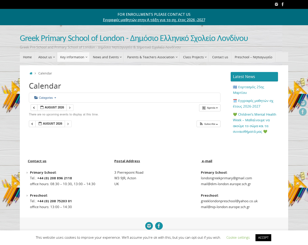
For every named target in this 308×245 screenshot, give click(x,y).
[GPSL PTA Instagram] (276, 4)
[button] (208, 124)
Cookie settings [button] (238, 237)
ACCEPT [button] (263, 238)
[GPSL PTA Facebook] (283, 4)
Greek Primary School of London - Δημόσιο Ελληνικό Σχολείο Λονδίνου (134, 38)
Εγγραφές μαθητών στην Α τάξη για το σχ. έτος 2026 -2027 (154, 19)
